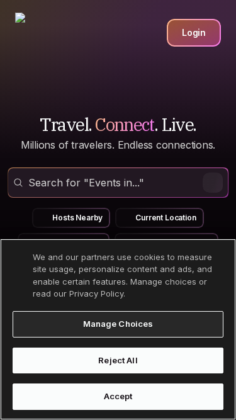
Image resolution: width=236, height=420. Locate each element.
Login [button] (194, 32)
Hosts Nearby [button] (77, 217)
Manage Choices (118, 324)
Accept (118, 396)
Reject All (117, 360)
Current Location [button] (165, 217)
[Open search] (118, 182)
